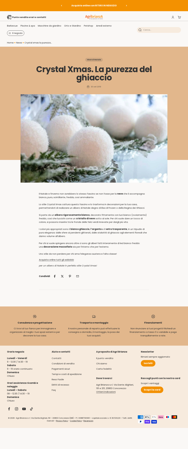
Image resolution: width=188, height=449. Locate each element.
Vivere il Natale (94, 59)
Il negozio (17, 33)
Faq (54, 390)
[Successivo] (126, 5)
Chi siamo (101, 363)
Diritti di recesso (60, 384)
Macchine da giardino (49, 25)
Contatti (56, 358)
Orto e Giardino (72, 25)
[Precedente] (61, 5)
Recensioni (88, 421)
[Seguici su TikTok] (31, 409)
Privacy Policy (62, 421)
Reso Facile (58, 379)
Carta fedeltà (103, 368)
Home (10, 42)
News (19, 42)
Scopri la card (152, 389)
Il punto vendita (104, 358)
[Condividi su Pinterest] (70, 276)
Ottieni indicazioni (106, 391)
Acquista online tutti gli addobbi (56, 259)
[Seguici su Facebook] (9, 409)
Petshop (88, 25)
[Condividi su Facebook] (55, 276)
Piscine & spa (28, 25)
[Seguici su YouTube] (24, 409)
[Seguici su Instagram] (17, 409)
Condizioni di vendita (63, 363)
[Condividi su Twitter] (62, 276)
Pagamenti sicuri (61, 368)
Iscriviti (148, 363)
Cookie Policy (76, 421)
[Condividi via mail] (77, 276)
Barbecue (12, 25)
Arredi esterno (104, 25)
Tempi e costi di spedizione (67, 374)
